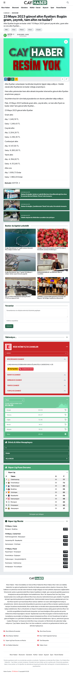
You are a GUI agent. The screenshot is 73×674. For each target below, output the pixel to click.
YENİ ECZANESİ (13, 385)
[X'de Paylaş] (9, 79)
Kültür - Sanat (35, 8)
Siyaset (45, 8)
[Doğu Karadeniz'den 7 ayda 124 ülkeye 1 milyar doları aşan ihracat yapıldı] (20, 262)
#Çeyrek (38, 29)
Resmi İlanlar (61, 8)
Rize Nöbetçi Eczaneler (13, 631)
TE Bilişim (15, 671)
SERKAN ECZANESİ (14, 380)
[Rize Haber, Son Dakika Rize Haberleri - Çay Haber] (35, 2)
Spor (52, 8)
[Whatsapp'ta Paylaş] (12, 79)
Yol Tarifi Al (13, 369)
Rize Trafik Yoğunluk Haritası (48, 636)
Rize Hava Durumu (45, 631)
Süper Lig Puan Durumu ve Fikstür (16, 640)
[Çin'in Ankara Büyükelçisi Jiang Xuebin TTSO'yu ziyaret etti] (20, 286)
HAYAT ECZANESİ (13, 375)
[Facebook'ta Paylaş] (5, 79)
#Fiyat (13, 29)
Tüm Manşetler (44, 640)
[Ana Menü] (4, 2)
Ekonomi (15, 8)
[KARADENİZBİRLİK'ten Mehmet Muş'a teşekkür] (52, 262)
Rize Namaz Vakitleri (12, 636)
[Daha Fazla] (16, 79)
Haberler (7, 13)
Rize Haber (5, 8)
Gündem (24, 8)
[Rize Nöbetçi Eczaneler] (67, 347)
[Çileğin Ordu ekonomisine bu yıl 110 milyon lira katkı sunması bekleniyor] (52, 238)
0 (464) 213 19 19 (27, 369)
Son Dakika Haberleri (12, 645)
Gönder (9, 326)
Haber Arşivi (43, 645)
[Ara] (67, 2)
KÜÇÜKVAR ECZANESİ (15, 359)
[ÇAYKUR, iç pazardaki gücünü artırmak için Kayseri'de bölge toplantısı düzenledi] (52, 286)
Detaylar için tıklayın (36, 514)
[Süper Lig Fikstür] (67, 521)
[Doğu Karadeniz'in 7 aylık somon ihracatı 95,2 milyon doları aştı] (20, 238)
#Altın (6, 29)
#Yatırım (22, 29)
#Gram (30, 29)
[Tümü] (67, 337)
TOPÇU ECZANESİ (14, 391)
